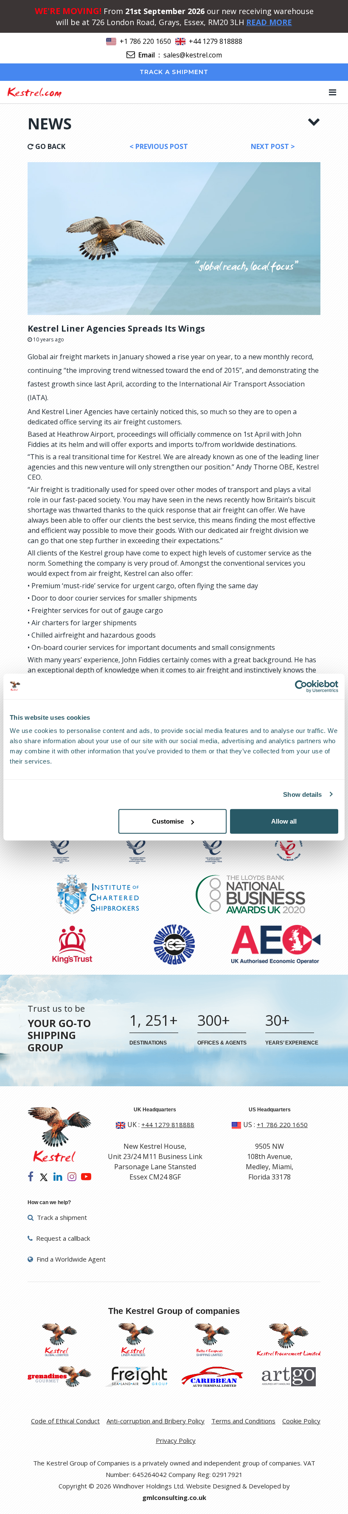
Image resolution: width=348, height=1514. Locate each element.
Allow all (284, 821)
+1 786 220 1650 (145, 41)
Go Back (49, 146)
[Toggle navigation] (332, 92)
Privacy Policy (176, 1440)
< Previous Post (158, 146)
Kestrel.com (34, 92)
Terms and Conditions (243, 1421)
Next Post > (273, 146)
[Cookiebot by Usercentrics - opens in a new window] (301, 686)
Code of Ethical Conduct (65, 1421)
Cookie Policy (301, 1421)
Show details (302, 794)
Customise (168, 821)
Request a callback (62, 1238)
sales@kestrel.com (192, 55)
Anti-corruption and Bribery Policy (156, 1421)
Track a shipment (174, 72)
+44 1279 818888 (215, 41)
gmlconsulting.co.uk (174, 1497)
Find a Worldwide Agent (70, 1259)
